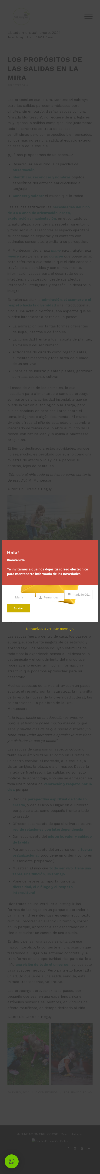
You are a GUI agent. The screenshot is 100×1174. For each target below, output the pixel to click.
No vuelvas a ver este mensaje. (50, 628)
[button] (12, 1161)
